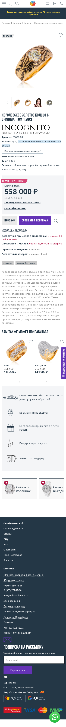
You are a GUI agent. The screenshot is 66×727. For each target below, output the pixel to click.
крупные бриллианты (26, 263)
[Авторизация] (55, 3)
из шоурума (56, 243)
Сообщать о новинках (35, 220)
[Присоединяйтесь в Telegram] (12, 677)
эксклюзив (7, 263)
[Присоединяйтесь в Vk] (5, 677)
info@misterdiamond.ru (16, 595)
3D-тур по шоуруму (33, 467)
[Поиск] (62, 3)
